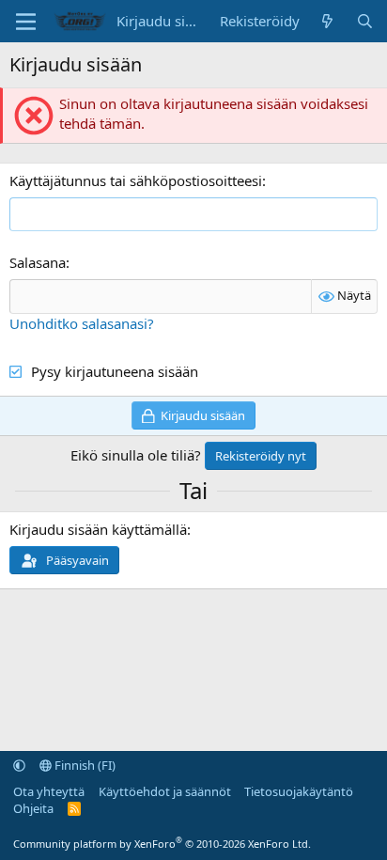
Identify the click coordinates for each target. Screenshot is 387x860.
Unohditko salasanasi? (81, 323)
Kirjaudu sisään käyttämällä (98, 529)
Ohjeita (33, 808)
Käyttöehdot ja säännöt (165, 791)
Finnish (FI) (84, 765)
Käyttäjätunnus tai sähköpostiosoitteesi (135, 180)
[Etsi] (365, 21)
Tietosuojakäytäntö (298, 791)
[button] (19, 765)
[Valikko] (26, 21)
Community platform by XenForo (162, 844)
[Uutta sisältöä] (327, 21)
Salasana (37, 262)
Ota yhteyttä (49, 791)
